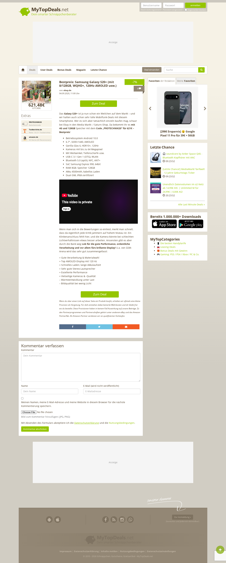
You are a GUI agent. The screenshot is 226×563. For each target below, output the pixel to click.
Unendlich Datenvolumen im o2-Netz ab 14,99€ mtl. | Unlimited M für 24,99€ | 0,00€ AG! (183, 188)
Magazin (81, 69)
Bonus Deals (64, 69)
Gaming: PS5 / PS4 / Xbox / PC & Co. (179, 254)
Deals (32, 69)
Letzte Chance (99, 69)
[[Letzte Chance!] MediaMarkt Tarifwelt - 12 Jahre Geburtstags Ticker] (155, 172)
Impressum (66, 551)
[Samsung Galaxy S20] (36, 95)
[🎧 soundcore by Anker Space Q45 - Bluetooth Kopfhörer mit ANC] (155, 157)
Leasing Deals (168, 246)
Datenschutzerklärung (86, 422)
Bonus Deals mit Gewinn (173, 250)
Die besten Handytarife (173, 243)
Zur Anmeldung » (182, 517)
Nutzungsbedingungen (122, 422)
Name (24, 385)
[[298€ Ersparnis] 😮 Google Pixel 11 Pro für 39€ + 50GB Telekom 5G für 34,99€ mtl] (177, 107)
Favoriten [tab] (162, 80)
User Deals (46, 69)
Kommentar (27, 350)
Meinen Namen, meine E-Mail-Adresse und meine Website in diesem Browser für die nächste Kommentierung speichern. (73, 404)
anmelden (195, 5)
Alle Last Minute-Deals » (191, 204)
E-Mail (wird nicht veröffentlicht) (101, 385)
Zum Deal (98, 103)
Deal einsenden (151, 69)
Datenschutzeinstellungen (161, 551)
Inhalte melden (109, 551)
